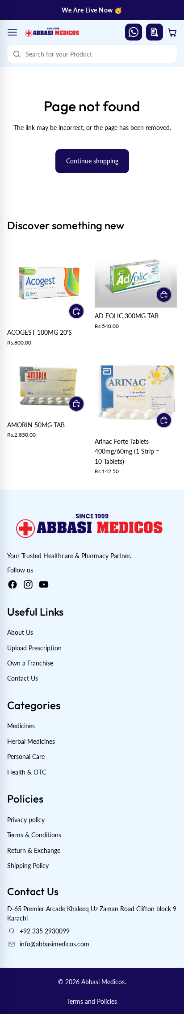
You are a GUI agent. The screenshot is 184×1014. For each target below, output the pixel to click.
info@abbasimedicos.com (54, 944)
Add (171, 294)
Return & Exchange (33, 850)
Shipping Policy (28, 865)
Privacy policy (26, 819)
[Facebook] (12, 584)
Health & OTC (26, 772)
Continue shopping (92, 161)
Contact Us (22, 678)
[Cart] (172, 32)
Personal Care (26, 756)
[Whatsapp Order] (133, 32)
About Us (20, 632)
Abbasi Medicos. (103, 982)
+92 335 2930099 (45, 931)
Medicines (21, 726)
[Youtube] (43, 584)
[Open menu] (12, 32)
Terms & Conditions (34, 835)
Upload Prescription (34, 648)
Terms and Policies (92, 1001)
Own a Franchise (30, 663)
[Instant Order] (154, 32)
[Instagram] (28, 584)
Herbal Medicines (31, 741)
